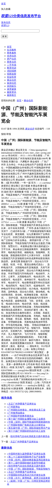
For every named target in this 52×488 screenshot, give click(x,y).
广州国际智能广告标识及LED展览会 (26, 425)
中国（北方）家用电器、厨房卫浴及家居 (28, 478)
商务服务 (11, 53)
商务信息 (11, 62)
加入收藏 (5, 9)
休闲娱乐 (11, 86)
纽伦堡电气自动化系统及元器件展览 (26, 466)
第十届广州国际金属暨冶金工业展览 (26, 419)
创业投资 (11, 77)
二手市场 (11, 65)
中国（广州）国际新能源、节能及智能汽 (28, 469)
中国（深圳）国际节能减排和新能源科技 (28, 422)
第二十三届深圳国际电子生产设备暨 (26, 457)
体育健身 (11, 89)
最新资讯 (11, 92)
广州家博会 (13, 407)
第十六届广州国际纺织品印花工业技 (26, 431)
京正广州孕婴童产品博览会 (21, 404)
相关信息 (6, 397)
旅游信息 (11, 83)
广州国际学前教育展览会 (20, 416)
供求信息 (11, 56)
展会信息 (11, 80)
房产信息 (11, 59)
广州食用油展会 (16, 413)
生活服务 (11, 50)
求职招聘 (11, 71)
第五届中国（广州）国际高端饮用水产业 (28, 428)
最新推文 (11, 95)
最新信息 (6, 447)
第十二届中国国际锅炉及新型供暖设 (26, 463)
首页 (3, 3)
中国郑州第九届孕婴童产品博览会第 (26, 454)
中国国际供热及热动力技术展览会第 (26, 475)
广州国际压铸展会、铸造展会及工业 (26, 410)
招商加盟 (11, 74)
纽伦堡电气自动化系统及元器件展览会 (30, 436)
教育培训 (11, 68)
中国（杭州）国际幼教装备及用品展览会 (28, 460)
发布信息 (5, 22)
